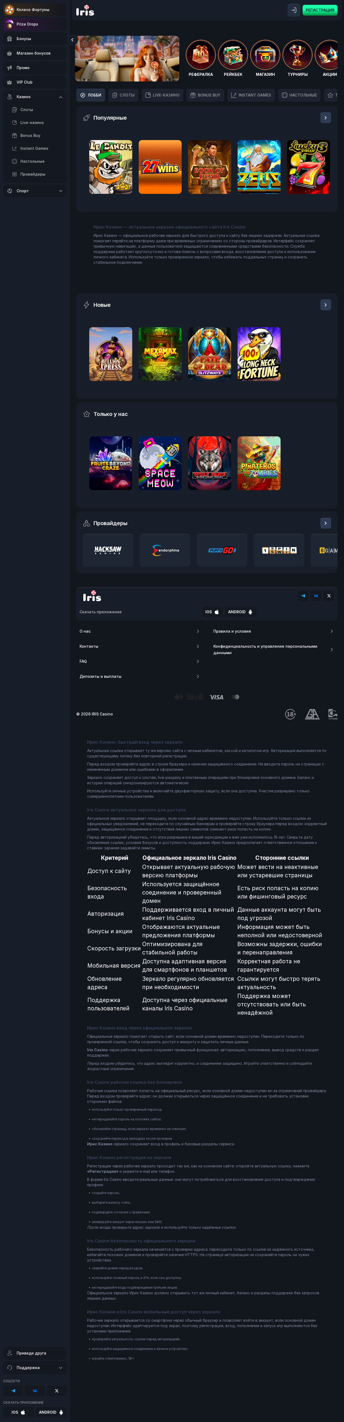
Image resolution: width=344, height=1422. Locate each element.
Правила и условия (232, 631)
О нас (85, 631)
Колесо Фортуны (33, 9)
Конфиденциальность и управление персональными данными (265, 649)
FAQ (83, 661)
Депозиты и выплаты (100, 676)
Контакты (89, 646)
